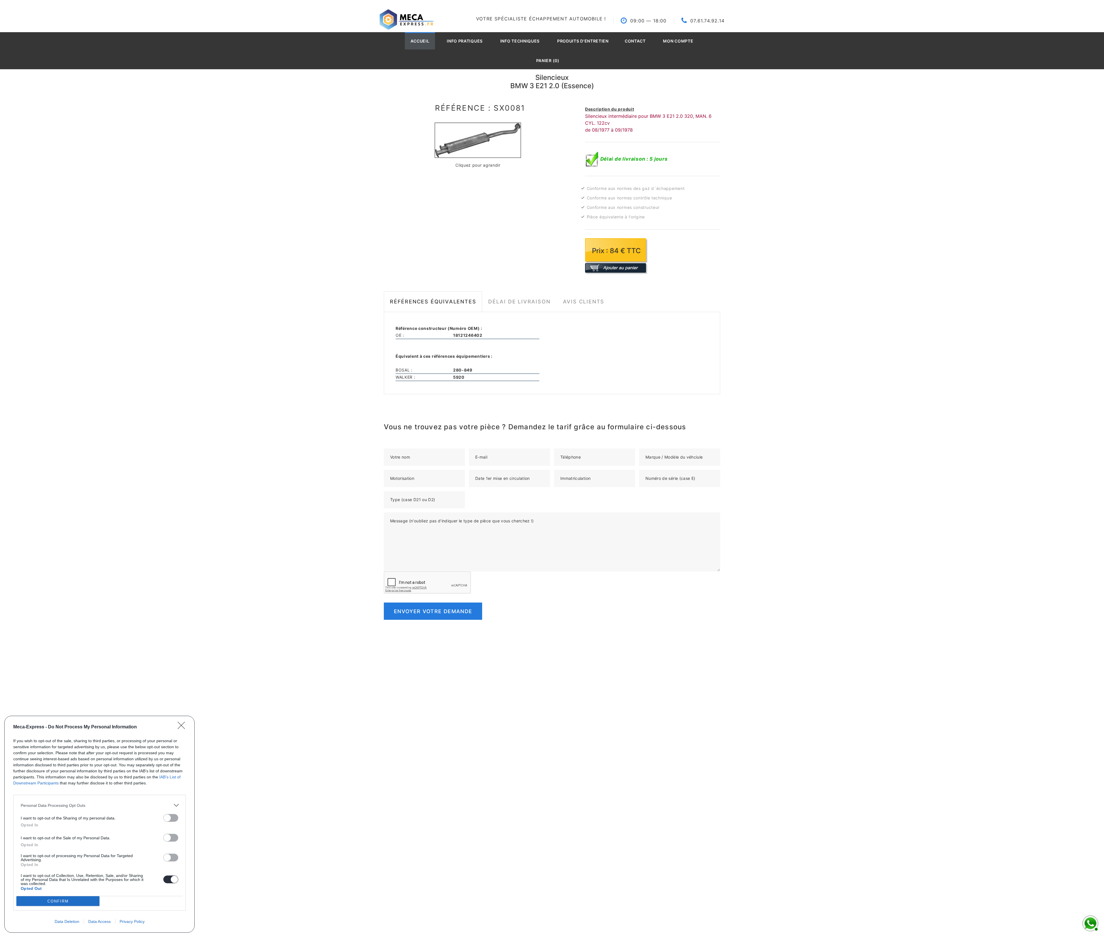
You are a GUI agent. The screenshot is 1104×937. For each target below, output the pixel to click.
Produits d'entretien (583, 41)
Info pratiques (465, 41)
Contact (635, 41)
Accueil (420, 41)
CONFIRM (58, 901)
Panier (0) (547, 60)
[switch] (170, 818)
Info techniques (520, 41)
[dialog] (99, 824)
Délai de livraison (519, 302)
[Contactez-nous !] (1089, 922)
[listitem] (99, 805)
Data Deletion (67, 921)
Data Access (99, 921)
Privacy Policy (132, 921)
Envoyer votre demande (433, 611)
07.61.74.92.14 (707, 20)
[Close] (183, 727)
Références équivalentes (433, 302)
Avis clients (584, 302)
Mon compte (678, 41)
